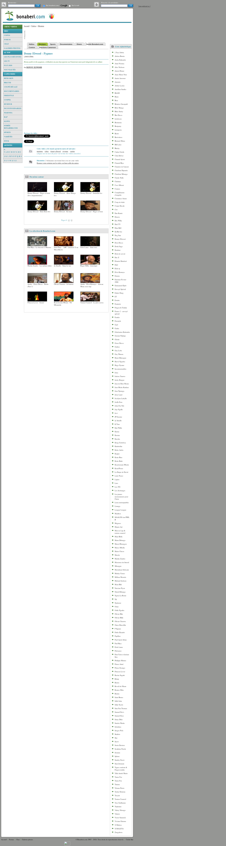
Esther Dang (119, 293)
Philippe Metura (120, 660)
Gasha (117, 328)
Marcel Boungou (121, 544)
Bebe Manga (119, 108)
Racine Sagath (120, 675)
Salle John (118, 701)
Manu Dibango (120, 540)
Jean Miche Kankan (122, 387)
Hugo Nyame (119, 365)
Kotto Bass (118, 457)
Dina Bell (118, 228)
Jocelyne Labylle (121, 398)
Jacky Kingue (119, 380)
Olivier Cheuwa (120, 621)
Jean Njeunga (119, 391)
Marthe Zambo (120, 559)
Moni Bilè (118, 584)
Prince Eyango (120, 668)
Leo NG (117, 487)
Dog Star (118, 235)
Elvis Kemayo (120, 272)
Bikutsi (7, 82)
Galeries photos (12, 48)
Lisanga (117, 506)
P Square (118, 629)
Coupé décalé (10, 87)
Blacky (117, 148)
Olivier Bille (119, 617)
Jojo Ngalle (119, 409)
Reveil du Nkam (120, 686)
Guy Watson (119, 354)
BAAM (117, 93)
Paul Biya (118, 643)
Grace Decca (119, 343)
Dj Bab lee (118, 231)
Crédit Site (129, 839)
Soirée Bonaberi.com (11, 126)
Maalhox (118, 513)
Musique (41, 26)
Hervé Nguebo (120, 361)
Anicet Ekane (119, 71)
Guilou (117, 347)
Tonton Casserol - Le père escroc (92, 302)
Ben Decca (118, 115)
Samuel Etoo (119, 716)
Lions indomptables (122, 502)
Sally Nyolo (119, 705)
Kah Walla (118, 428)
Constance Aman (121, 198)
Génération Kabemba (122, 332)
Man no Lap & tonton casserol (120, 531)
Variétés (8, 136)
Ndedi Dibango (120, 592)
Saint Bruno (119, 697)
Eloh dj (117, 268)
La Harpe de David (121, 472)
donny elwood (55, 151)
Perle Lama (119, 647)
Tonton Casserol (120, 799)
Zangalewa (118, 832)
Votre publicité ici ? (144, 6)
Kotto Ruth (119, 461)
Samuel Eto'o (119, 712)
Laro (116, 483)
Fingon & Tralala (121, 307)
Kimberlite (118, 446)
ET (116, 296)
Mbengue (118, 566)
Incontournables (12, 108)
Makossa (8, 112)
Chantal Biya (119, 163)
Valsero (117, 814)
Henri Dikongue (120, 358)
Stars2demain (119, 763)
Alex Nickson (119, 67)
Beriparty (118, 126)
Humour (8, 104)
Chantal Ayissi (120, 159)
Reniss (117, 682)
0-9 (5, 150)
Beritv (117, 133)
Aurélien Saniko (120, 89)
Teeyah (117, 795)
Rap (6, 117)
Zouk (6, 141)
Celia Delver (119, 155)
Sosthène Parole (120, 749)
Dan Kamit (118, 213)
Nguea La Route (120, 595)
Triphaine (118, 806)
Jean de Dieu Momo (122, 383)
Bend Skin (8, 78)
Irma (116, 372)
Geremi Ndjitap (120, 336)
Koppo (117, 453)
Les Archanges (120, 490)
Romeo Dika (119, 690)
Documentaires (11, 91)
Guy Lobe (118, 350)
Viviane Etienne (120, 821)
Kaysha (117, 439)
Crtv (116, 209)
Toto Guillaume (120, 803)
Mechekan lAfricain (122, 570)
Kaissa (117, 431)
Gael (116, 325)
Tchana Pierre (119, 788)
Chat (6, 44)
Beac (116, 100)
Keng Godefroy (120, 442)
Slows (7, 121)
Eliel (116, 265)
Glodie (117, 339)
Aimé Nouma (119, 63)
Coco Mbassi (119, 185)
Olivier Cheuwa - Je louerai (63, 284)
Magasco (118, 523)
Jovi (116, 413)
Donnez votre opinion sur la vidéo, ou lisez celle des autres (58, 163)
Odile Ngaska (119, 610)
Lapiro (117, 479)
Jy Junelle (118, 420)
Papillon (118, 636)
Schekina (118, 727)
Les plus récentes (12, 57)
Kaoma (117, 435)
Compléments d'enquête (119, 193)
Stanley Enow (120, 760)
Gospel (7, 100)
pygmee (65, 151)
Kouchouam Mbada (122, 465)
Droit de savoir (120, 254)
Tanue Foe (118, 777)
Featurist (118, 304)
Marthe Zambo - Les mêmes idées (40, 266)
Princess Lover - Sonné (36, 302)
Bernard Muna (120, 141)
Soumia (117, 752)
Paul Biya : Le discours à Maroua (39, 247)
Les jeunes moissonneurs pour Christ (121, 496)
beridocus (118, 119)
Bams (117, 97)
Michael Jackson (120, 581)
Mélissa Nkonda (120, 577)
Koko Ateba (119, 450)
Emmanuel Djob (120, 285)
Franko (117, 317)
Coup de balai (120, 202)
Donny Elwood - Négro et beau (91, 211)
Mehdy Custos (120, 573)
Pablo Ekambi (120, 632)
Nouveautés (10, 69)
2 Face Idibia (119, 52)
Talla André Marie (121, 773)
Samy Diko (119, 719)
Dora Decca (119, 243)
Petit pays (118, 651)
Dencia (117, 217)
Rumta (117, 693)
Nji (116, 599)
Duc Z (117, 257)
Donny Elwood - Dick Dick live (39, 211)
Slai (116, 738)
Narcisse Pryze (120, 588)
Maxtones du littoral (122, 562)
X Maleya (118, 825)
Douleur (118, 250)
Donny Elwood (34, 67)
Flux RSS (8, 65)
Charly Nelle (119, 178)
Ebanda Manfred (121, 261)
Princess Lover (120, 671)
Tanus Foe (118, 781)
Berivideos (118, 137)
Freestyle (9, 95)
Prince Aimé (119, 664)
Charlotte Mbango (121, 174)
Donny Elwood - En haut (63, 211)
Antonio (118, 82)
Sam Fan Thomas (121, 708)
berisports (118, 130)
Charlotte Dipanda (121, 170)
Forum (7, 39)
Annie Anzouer (120, 78)
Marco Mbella (120, 547)
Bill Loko (118, 144)
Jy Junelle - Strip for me (62, 266)
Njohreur (118, 603)
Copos (7, 35)
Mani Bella (118, 536)
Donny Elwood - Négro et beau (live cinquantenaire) (39, 194)
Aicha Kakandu (120, 60)
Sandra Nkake (120, 723)
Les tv (7, 61)
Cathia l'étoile (119, 152)
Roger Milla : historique (88, 266)
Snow (117, 741)
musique (40, 151)
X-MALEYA (119, 828)
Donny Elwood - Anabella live (91, 193)
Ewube (117, 300)
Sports (7, 132)
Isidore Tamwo (120, 376)
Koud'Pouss (119, 468)
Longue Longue (120, 510)
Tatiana (117, 784)
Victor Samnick (120, 817)
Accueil (26, 26)
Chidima (118, 181)
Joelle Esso (118, 402)
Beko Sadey (119, 111)
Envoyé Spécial (120, 289)
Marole (117, 555)
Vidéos (33, 26)
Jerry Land (118, 395)
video (47, 151)
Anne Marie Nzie (121, 74)
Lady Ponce (119, 476)
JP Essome (118, 417)
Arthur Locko (120, 85)
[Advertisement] (12, 209)
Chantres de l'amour (122, 167)
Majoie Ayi (119, 527)
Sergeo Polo (119, 730)
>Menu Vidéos (10, 26)
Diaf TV (118, 224)
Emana (117, 276)
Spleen (117, 756)
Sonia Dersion (120, 745)
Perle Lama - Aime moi (88, 247)
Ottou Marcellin (120, 625)
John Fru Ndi (119, 406)
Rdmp (117, 679)
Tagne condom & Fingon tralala (121, 768)
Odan (117, 606)
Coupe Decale (120, 206)
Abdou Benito (120, 56)
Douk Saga (119, 246)
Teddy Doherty (120, 792)
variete (72, 151)
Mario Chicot (119, 551)
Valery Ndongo (120, 810)
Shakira (117, 734)
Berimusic (118, 122)
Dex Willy (118, 220)
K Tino (117, 424)
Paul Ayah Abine (121, 640)
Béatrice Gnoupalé (121, 104)
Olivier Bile (119, 614)
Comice (117, 189)
